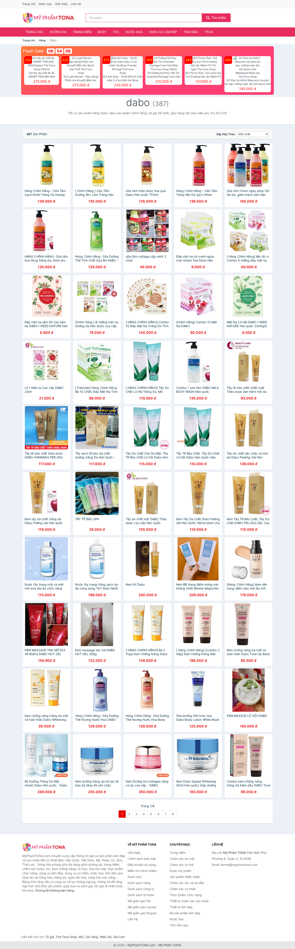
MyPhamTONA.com (141, 945)
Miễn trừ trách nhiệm (142, 871)
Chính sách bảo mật (142, 858)
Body (102, 32)
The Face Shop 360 (70, 937)
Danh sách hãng (139, 883)
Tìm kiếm (218, 18)
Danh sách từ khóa (141, 895)
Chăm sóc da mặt (182, 858)
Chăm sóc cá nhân (183, 889)
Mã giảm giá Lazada (142, 907)
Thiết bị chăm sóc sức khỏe (189, 901)
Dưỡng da (58, 32)
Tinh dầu (191, 32)
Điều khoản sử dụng (142, 865)
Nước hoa (134, 32)
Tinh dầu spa (179, 925)
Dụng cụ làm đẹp (163, 32)
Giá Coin (119, 937)
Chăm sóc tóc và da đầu (187, 883)
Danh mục (45, 4)
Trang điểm (82, 32)
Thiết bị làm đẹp (181, 907)
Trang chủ (29, 4)
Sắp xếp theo (225, 134)
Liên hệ (76, 4)
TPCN (209, 32)
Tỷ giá (49, 937)
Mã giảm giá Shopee (142, 913)
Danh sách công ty (141, 889)
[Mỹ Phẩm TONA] (43, 847)
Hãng (42, 40)
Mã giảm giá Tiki (139, 901)
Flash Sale (33, 51)
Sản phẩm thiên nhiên (185, 877)
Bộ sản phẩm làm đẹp (185, 913)
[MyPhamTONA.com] (48, 17)
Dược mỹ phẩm (180, 871)
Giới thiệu (61, 4)
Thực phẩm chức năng (186, 895)
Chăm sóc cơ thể (181, 865)
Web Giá (105, 937)
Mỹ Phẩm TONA (169, 945)
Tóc (116, 32)
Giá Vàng (92, 937)
